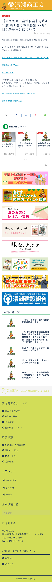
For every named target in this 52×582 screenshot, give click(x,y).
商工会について (12, 411)
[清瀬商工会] (26, 8)
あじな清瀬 (11, 480)
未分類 (9, 495)
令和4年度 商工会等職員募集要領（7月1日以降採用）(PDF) (25, 58)
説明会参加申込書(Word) (12, 101)
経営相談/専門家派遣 (15, 445)
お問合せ (9, 558)
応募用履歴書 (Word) (10, 65)
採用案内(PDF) (8, 73)
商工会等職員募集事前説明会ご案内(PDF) (18, 93)
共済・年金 (10, 456)
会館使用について (13, 427)
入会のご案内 (10, 416)
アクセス (9, 564)
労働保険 (9, 461)
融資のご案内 (11, 450)
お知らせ (6, 16)
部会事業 (9, 422)
